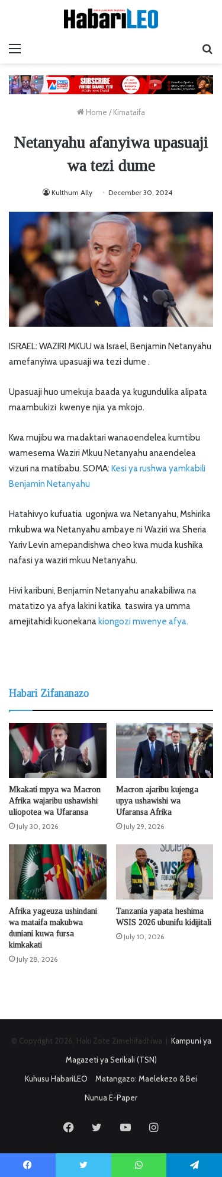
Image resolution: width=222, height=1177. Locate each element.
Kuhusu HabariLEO (56, 1078)
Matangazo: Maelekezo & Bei (146, 1078)
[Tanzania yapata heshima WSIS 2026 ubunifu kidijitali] (165, 872)
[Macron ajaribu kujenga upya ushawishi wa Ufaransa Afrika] (165, 750)
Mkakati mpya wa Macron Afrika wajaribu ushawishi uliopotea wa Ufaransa (55, 800)
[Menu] (15, 49)
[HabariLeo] (111, 18)
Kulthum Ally (72, 192)
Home (95, 112)
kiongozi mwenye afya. (143, 621)
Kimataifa (129, 112)
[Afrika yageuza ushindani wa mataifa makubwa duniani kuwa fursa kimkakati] (58, 872)
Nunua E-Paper (111, 1097)
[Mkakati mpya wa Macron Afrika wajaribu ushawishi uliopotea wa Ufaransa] (58, 750)
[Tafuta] (207, 49)
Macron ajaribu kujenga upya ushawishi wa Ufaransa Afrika (157, 800)
